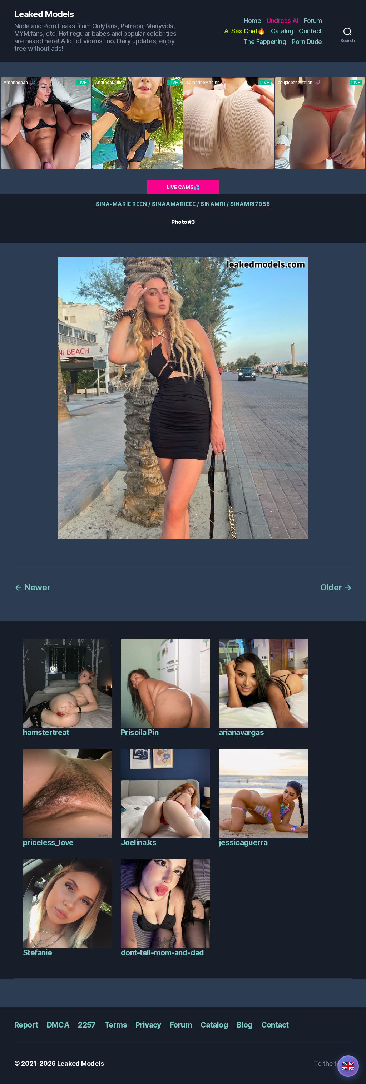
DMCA (58, 1024)
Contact (310, 31)
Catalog (282, 31)
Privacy (148, 1024)
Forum (313, 20)
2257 (87, 1024)
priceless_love (48, 842)
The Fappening (264, 41)
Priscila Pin (139, 732)
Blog (245, 1024)
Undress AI (282, 20)
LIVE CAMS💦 (183, 187)
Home (252, 20)
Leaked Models (44, 14)
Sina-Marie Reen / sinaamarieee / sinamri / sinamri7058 (183, 204)
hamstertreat (46, 732)
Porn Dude (307, 41)
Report (26, 1024)
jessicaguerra (243, 842)
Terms (115, 1024)
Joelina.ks (138, 842)
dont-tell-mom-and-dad (162, 952)
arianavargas (241, 732)
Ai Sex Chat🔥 (244, 31)
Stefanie (37, 952)
